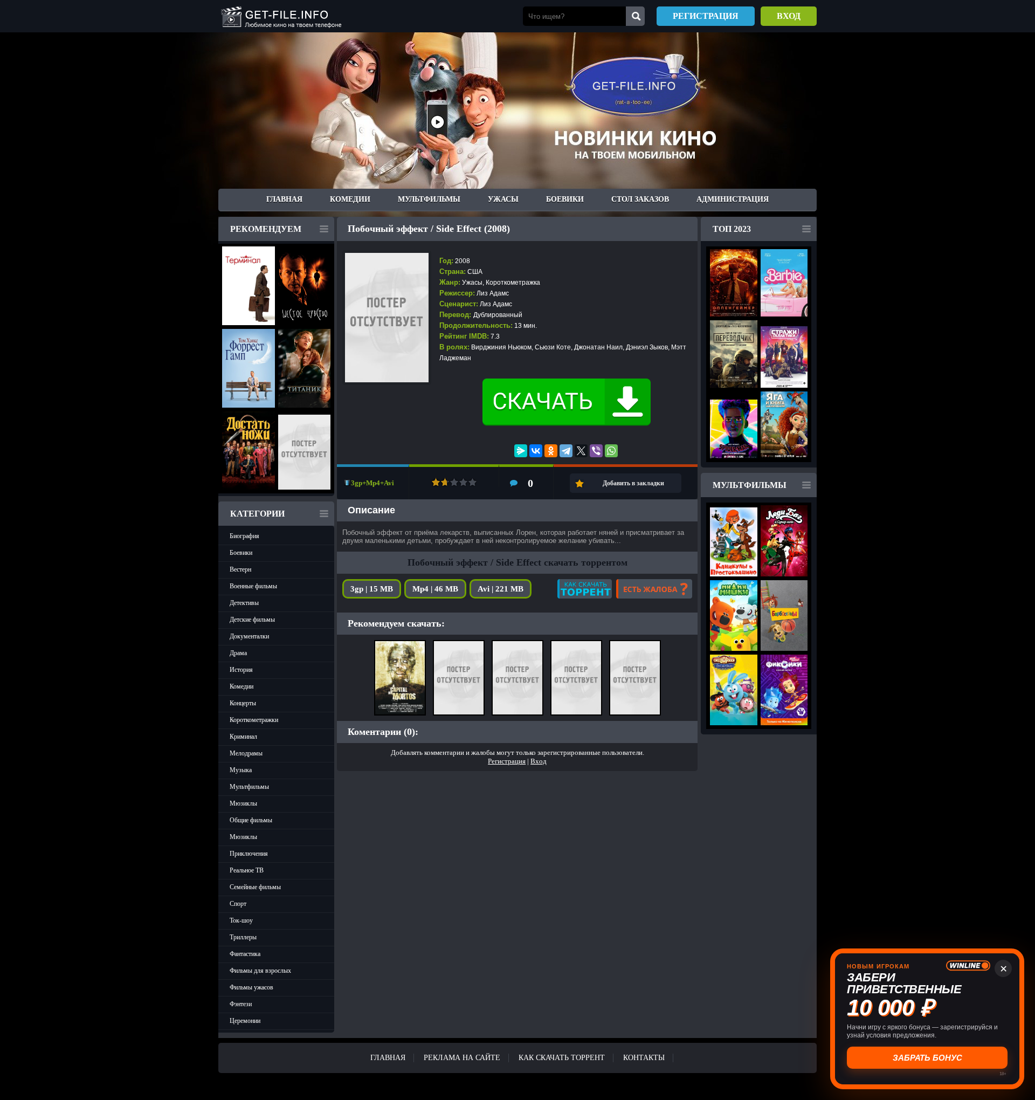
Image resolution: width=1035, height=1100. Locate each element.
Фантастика (245, 954)
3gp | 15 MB (371, 589)
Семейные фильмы (255, 887)
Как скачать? (584, 589)
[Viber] (596, 450)
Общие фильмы (251, 820)
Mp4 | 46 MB (435, 589)
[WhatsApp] (611, 450)
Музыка (241, 770)
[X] (581, 450)
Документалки (249, 636)
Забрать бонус (927, 1057)
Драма (238, 653)
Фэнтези (241, 1004)
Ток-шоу (241, 920)
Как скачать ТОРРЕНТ (562, 1058)
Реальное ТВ (247, 870)
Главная (284, 199)
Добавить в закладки (633, 483)
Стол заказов (640, 199)
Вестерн (240, 569)
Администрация (732, 199)
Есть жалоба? (654, 589)
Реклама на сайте (462, 1058)
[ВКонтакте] (535, 450)
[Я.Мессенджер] (520, 450)
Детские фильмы (252, 619)
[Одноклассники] (550, 450)
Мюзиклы (243, 803)
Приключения (249, 853)
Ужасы (503, 199)
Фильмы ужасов (251, 987)
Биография (244, 536)
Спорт (238, 903)
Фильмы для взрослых (260, 970)
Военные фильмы (253, 586)
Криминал (243, 736)
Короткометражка (513, 282)
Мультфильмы (429, 199)
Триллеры (243, 937)
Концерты (243, 703)
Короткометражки (254, 720)
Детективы (244, 603)
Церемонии (245, 1021)
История (241, 669)
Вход (789, 15)
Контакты (644, 1058)
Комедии (350, 199)
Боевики (565, 199)
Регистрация (706, 15)
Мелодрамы (246, 753)
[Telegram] (566, 450)
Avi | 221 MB (500, 589)
